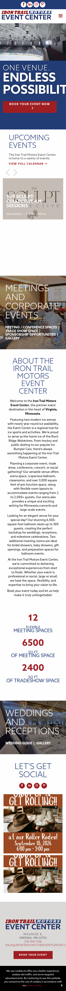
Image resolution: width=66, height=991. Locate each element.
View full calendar (27, 164)
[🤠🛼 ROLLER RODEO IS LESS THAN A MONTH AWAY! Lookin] (33, 884)
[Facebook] (23, 4)
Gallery (12, 338)
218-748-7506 (33, 942)
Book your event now (29, 104)
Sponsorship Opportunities (30, 335)
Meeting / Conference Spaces (31, 327)
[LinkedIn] (30, 4)
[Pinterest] (42, 4)
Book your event (33, 955)
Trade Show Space (21, 331)
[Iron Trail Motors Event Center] (26, 15)
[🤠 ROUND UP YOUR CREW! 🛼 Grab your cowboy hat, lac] (33, 823)
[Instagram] (36, 4)
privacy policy (34, 985)
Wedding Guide (18, 743)
